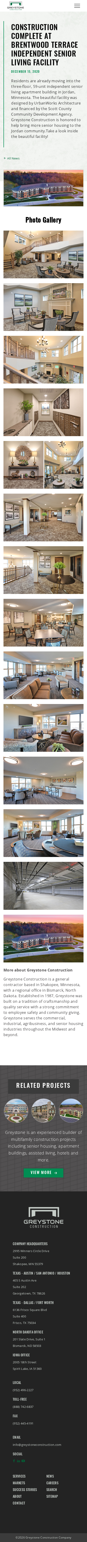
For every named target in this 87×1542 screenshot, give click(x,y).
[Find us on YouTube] (23, 1462)
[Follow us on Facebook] (14, 1462)
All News (13, 158)
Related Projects (43, 1086)
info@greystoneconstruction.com (37, 1445)
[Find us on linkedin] (18, 1462)
